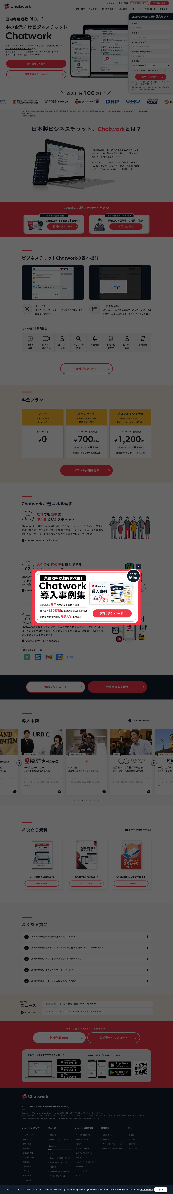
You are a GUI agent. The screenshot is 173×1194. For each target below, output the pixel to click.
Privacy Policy (146, 1189)
